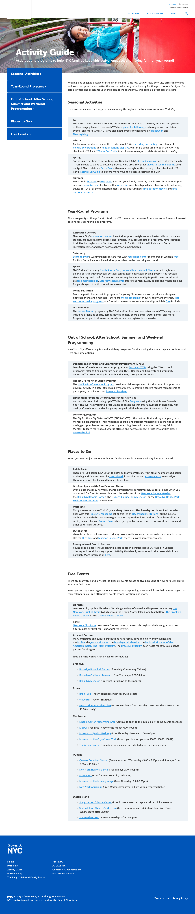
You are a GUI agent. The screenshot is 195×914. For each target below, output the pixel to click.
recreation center (138, 256)
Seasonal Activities (25, 74)
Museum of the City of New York (98, 739)
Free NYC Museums (101, 513)
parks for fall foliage (134, 127)
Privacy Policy (180, 898)
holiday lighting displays (115, 147)
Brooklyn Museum (131, 645)
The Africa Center (89, 745)
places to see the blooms (161, 164)
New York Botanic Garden (155, 493)
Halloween (157, 130)
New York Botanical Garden (95, 705)
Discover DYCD (137, 367)
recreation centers (101, 236)
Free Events (20, 134)
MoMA (81, 642)
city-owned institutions (145, 513)
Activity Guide (155, 13)
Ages (174, 13)
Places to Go (20, 121)
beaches (92, 181)
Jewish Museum (100, 642)
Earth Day (106, 168)
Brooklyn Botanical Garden (94, 669)
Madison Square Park (110, 538)
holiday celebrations (84, 147)
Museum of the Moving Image (96, 781)
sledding (139, 144)
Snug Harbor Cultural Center (95, 802)
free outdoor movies (155, 188)
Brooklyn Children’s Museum (95, 675)
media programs (130, 297)
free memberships (87, 280)
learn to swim (91, 185)
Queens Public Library (110, 615)
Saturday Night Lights (111, 280)
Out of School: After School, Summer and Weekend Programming (32, 104)
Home (10, 861)
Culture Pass (106, 521)
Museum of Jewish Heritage (95, 733)
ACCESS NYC (59, 865)
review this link (81, 432)
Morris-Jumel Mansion (127, 642)
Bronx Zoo (85, 693)
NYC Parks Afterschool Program (96, 384)
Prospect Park (153, 476)
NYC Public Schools (63, 873)
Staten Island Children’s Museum (98, 808)
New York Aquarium (90, 787)
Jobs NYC (57, 861)
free (176, 256)
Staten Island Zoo (89, 817)
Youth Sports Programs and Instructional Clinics (127, 270)
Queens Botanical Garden (93, 760)
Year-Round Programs (27, 86)
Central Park (116, 476)
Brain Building (14, 873)
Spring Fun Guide (90, 171)
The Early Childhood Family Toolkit (26, 877)
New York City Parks (84, 625)
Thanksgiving (80, 134)
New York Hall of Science (93, 769)
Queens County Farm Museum (129, 496)
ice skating (152, 144)
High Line (87, 538)
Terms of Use (162, 898)
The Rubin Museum (104, 645)
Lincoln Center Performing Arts (97, 721)
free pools (106, 181)
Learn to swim (81, 256)
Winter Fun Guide (107, 151)
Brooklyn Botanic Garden (91, 496)
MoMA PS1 (85, 775)
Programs (133, 13)
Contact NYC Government (66, 869)
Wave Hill (84, 699)
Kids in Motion (86, 311)
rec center (123, 185)
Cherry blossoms (146, 161)
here (107, 554)
